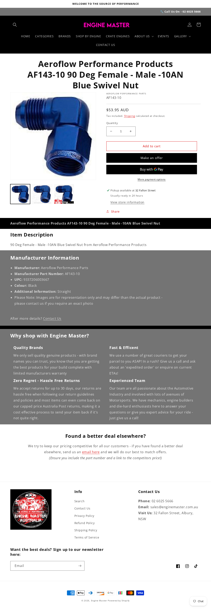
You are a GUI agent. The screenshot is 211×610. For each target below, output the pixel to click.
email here (91, 452)
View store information (127, 202)
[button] (14, 24)
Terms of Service (86, 537)
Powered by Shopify (119, 600)
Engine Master (99, 600)
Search (79, 501)
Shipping (129, 116)
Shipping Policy (85, 530)
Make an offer (152, 158)
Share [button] (115, 211)
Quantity (112, 123)
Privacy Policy (84, 516)
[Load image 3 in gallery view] (64, 194)
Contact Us (52, 318)
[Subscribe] (79, 566)
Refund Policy (84, 523)
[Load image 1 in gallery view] (20, 194)
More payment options (152, 179)
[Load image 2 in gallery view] (42, 194)
